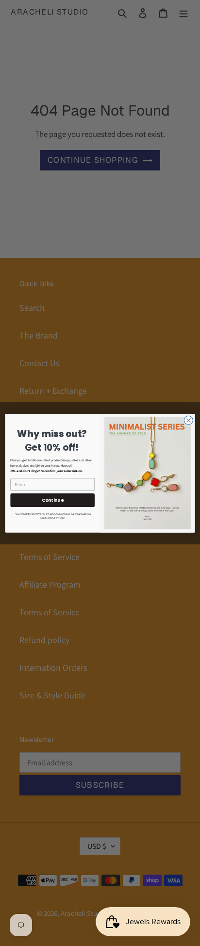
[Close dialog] (188, 420)
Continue (53, 500)
